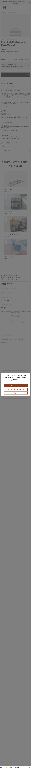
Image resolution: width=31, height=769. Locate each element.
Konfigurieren (16, 393)
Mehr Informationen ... (15, 381)
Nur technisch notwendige (16, 389)
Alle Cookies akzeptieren (16, 386)
